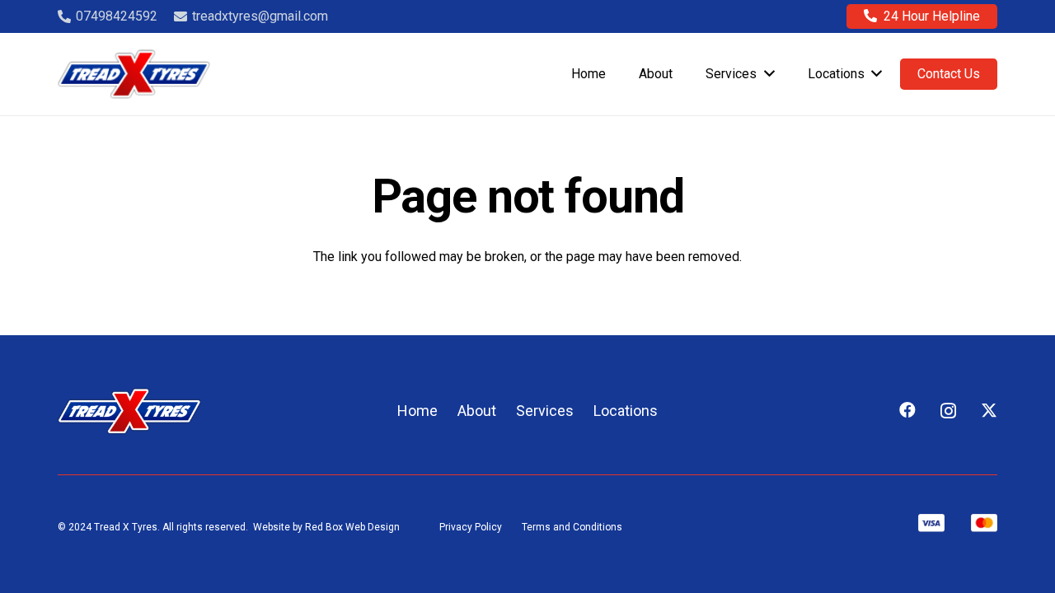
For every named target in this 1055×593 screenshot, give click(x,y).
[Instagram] (948, 411)
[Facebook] (907, 410)
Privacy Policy (470, 527)
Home (417, 410)
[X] (989, 410)
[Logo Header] (134, 74)
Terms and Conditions (572, 527)
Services (545, 410)
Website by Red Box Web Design (326, 527)
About (476, 410)
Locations (625, 410)
